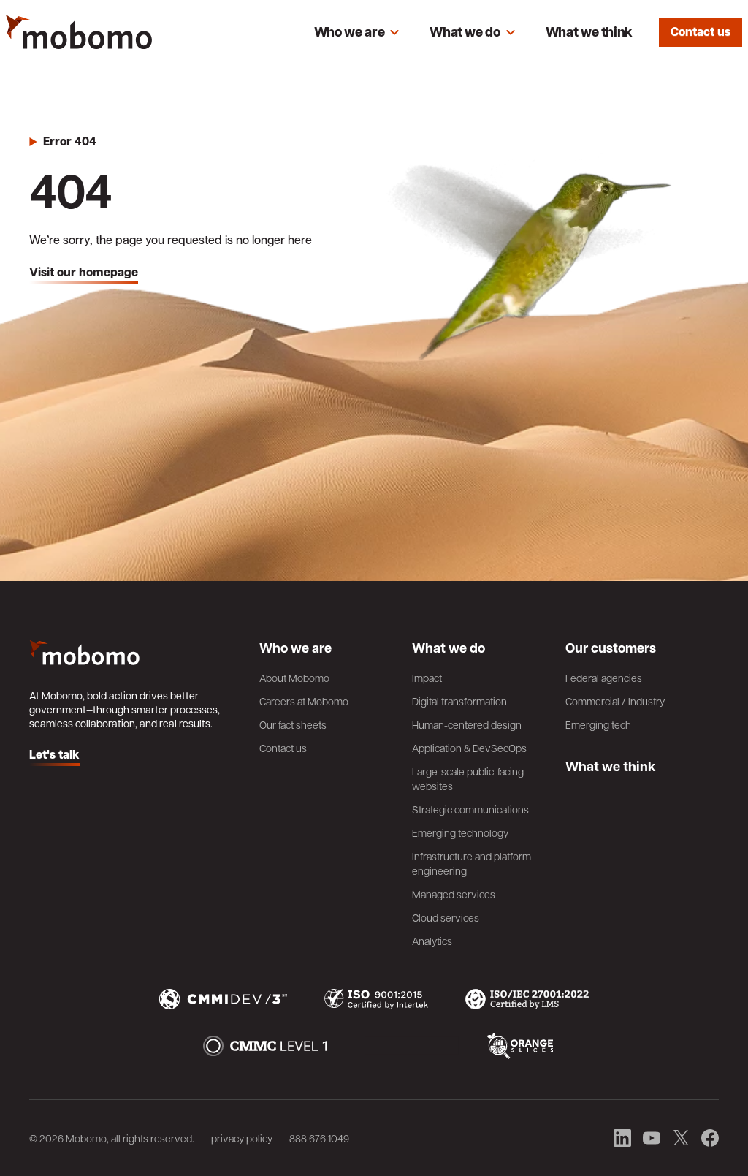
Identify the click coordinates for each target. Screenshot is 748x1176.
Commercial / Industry (615, 701)
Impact (427, 677)
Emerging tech (598, 724)
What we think (589, 32)
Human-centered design (467, 724)
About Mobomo (294, 677)
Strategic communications (470, 809)
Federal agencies (603, 677)
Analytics (432, 940)
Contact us (700, 31)
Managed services (453, 893)
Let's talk (54, 755)
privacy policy (241, 1138)
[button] (357, 32)
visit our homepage (83, 273)
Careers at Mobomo (303, 701)
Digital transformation (459, 701)
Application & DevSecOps (469, 747)
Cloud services (445, 917)
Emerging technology (460, 832)
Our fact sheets (293, 724)
